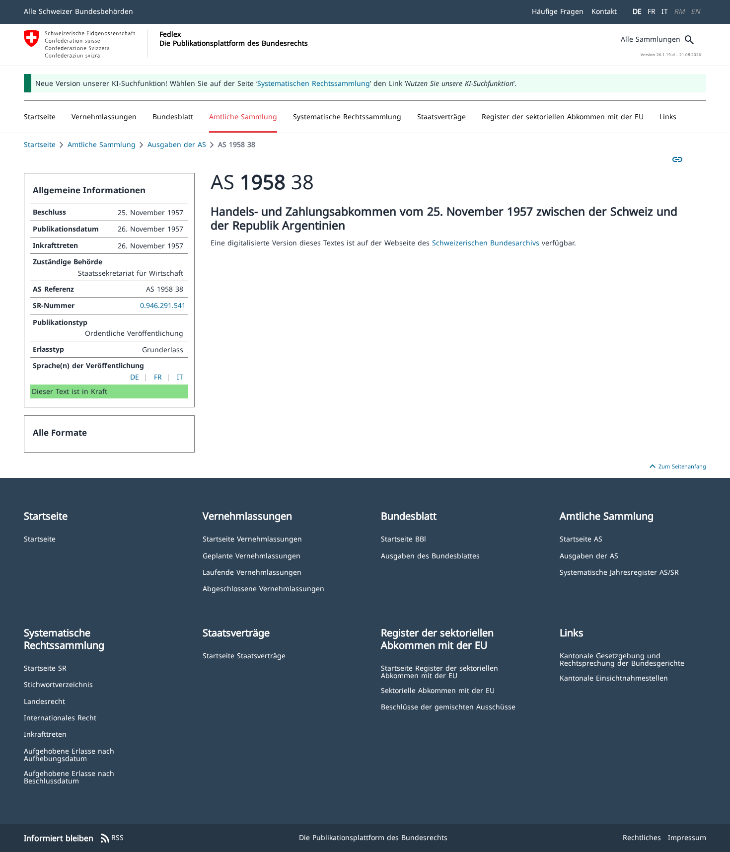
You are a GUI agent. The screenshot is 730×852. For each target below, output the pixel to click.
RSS (111, 838)
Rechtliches (642, 837)
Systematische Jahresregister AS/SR (619, 571)
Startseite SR (45, 667)
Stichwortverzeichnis (58, 684)
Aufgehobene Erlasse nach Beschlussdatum (69, 777)
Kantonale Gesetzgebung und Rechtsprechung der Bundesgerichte (622, 659)
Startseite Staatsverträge (244, 655)
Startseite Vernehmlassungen (252, 538)
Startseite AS (581, 538)
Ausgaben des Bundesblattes (430, 555)
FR (652, 11)
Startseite (40, 144)
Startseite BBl (403, 538)
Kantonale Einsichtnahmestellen (614, 677)
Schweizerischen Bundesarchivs (487, 242)
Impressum (687, 837)
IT (664, 11)
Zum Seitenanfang (676, 466)
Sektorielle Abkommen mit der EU (438, 690)
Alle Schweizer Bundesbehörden (78, 11)
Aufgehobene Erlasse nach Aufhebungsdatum (69, 754)
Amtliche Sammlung (102, 144)
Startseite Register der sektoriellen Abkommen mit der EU (439, 671)
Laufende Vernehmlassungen (252, 571)
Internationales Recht (60, 717)
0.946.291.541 (163, 305)
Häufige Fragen (558, 11)
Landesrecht (44, 701)
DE (637, 11)
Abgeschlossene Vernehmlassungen (263, 588)
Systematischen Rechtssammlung (313, 83)
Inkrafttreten (45, 733)
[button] (104, 117)
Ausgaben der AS (176, 144)
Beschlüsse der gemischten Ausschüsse (448, 706)
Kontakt (604, 11)
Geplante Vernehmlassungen (251, 555)
